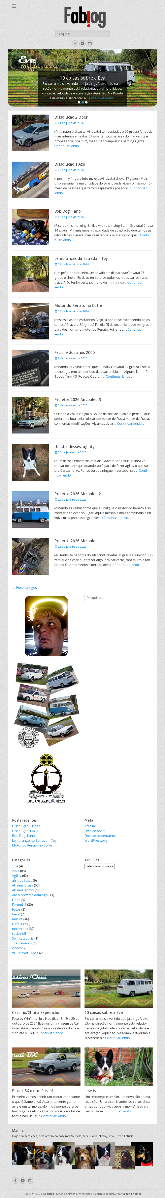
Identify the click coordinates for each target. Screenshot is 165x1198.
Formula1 (19, 904)
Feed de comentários (100, 835)
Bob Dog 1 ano (67, 211)
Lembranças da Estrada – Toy (81, 258)
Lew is (90, 1090)
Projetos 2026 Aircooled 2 (77, 493)
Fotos (16, 909)
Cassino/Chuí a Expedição (35, 1012)
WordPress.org (96, 840)
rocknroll (19, 933)
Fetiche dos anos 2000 (74, 352)
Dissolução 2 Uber (71, 117)
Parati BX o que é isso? (33, 1090)
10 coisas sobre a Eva (104, 1012)
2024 (15, 871)
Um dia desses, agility (74, 446)
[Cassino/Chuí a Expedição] (46, 988)
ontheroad (20, 928)
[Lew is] (119, 1066)
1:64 (15, 866)
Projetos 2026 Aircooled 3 (77, 399)
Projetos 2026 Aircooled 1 (77, 540)
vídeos (17, 948)
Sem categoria (23, 938)
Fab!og (50, 1194)
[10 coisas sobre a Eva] (119, 988)
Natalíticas (20, 924)
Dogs (16, 900)
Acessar (90, 826)
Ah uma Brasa (22, 885)
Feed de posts (95, 831)
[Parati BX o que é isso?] (46, 1066)
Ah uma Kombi (23, 890)
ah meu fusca (22, 880)
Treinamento (22, 943)
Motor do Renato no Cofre (78, 305)
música (17, 919)
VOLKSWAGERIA (24, 953)
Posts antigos (24, 587)
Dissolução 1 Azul (70, 164)
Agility (16, 875)
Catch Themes (131, 1194)
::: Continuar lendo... (101, 98)
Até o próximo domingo (30, 895)
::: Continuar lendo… (118, 376)
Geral (16, 914)
